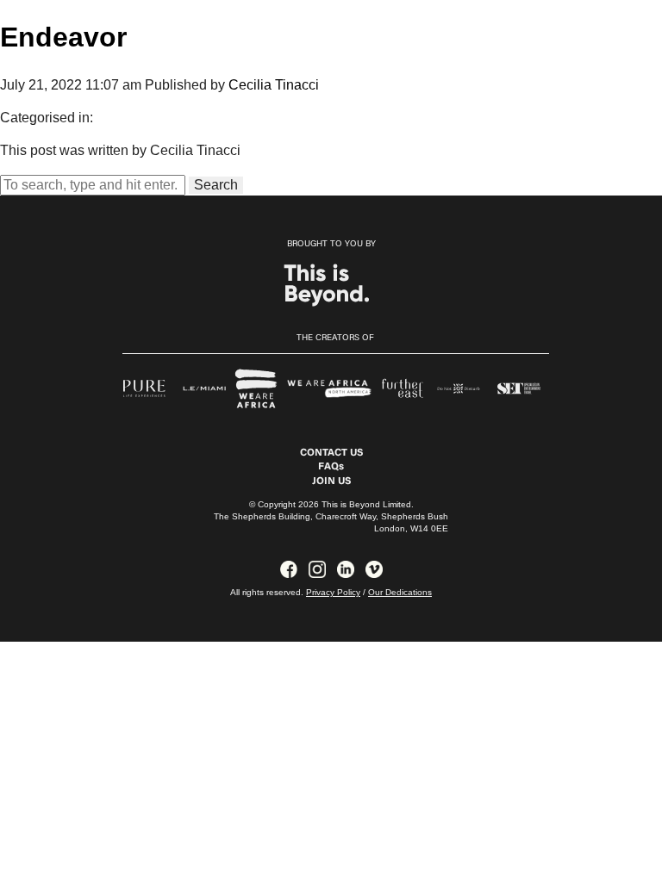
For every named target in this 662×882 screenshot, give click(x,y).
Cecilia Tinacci (273, 85)
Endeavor (63, 37)
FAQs (331, 467)
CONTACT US (331, 453)
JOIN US (331, 481)
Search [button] (216, 184)
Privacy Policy (333, 592)
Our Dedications (400, 592)
